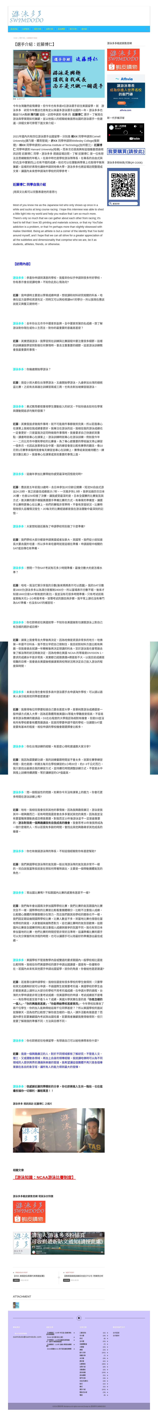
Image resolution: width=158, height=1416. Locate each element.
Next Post (69, 1272)
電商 (81, 1395)
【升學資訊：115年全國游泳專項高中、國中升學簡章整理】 (58, 1341)
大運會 (82, 1347)
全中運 (82, 1341)
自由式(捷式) (84, 1381)
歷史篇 (84, 29)
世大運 (82, 1336)
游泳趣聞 (61, 29)
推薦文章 (83, 1355)
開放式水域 (83, 1392)
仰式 (81, 1338)
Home (16, 38)
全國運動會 (83, 1344)
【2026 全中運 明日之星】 (55, 1337)
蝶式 (81, 1387)
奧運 (81, 1350)
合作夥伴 (116, 1336)
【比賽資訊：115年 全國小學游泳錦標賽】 (58, 1345)
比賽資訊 (25, 29)
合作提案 (116, 1333)
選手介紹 (37, 29)
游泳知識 (13, 29)
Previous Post (21, 1272)
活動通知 (83, 1370)
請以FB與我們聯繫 (21, 1334)
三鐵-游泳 (83, 1333)
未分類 (82, 1358)
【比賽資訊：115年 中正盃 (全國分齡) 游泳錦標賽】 (58, 1333)
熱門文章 (83, 1378)
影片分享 (73, 29)
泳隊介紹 (49, 29)
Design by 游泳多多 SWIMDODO (95, 1406)
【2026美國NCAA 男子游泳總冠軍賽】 (59, 1349)
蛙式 (81, 1384)
